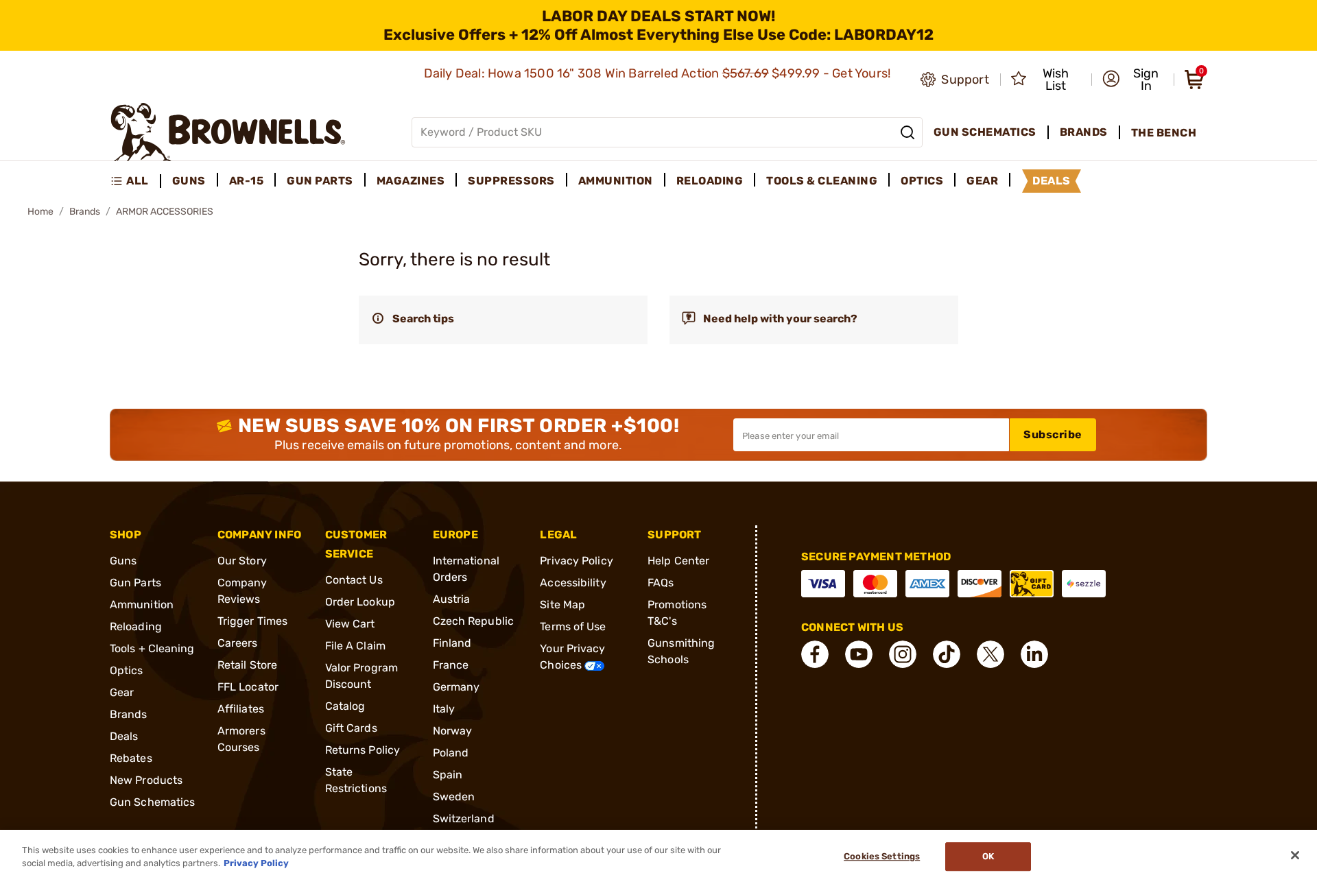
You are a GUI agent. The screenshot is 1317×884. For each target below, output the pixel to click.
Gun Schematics (152, 802)
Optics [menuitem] (922, 180)
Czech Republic (473, 621)
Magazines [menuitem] (411, 180)
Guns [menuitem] (189, 180)
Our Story (242, 560)
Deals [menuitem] (1051, 180)
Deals (124, 736)
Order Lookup (360, 601)
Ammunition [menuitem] (615, 180)
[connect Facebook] (815, 654)
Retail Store (247, 664)
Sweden (454, 796)
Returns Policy (362, 749)
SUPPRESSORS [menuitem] (511, 180)
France (451, 664)
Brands (84, 211)
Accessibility (573, 582)
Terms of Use (573, 626)
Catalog (345, 706)
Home (40, 211)
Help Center (678, 560)
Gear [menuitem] (982, 180)
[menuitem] (135, 181)
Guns (123, 560)
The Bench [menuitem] (1164, 132)
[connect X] (990, 654)
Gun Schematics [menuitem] (985, 132)
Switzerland (464, 818)
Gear (122, 692)
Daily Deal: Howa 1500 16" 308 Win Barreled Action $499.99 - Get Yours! (659, 73)
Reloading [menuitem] (710, 180)
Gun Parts (135, 582)
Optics (126, 670)
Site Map (562, 604)
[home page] (228, 132)
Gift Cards (351, 727)
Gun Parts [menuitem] (320, 180)
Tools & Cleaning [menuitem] (821, 180)
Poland (451, 752)
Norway (453, 730)
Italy (444, 708)
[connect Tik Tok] (946, 654)
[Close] (1295, 855)
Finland (452, 642)
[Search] (907, 132)
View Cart (350, 623)
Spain (448, 774)
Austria (452, 599)
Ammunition (142, 604)
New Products (146, 780)
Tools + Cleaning (152, 648)
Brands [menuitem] (1084, 132)
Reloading (136, 626)
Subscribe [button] (1052, 434)
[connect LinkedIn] (1034, 654)
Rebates (131, 758)
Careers (237, 642)
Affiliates (240, 708)
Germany (456, 686)
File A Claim (355, 645)
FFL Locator (247, 686)
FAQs (661, 582)
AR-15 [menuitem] (246, 180)
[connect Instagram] (902, 654)
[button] (1133, 79)
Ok (988, 857)
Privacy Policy (576, 560)
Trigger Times (252, 621)
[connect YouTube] (859, 654)
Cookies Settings (882, 857)
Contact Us (354, 579)
